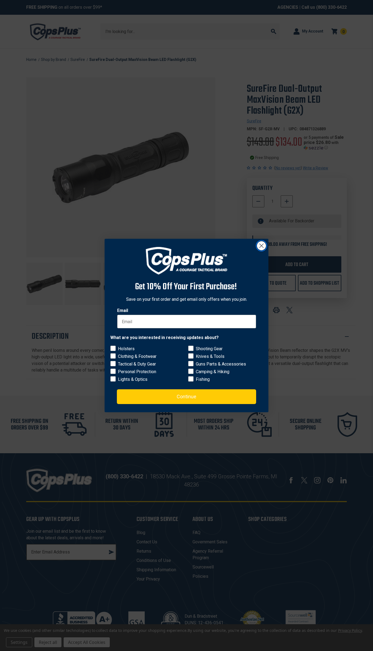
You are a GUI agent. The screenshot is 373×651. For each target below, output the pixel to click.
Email (122, 310)
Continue (186, 396)
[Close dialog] (261, 246)
